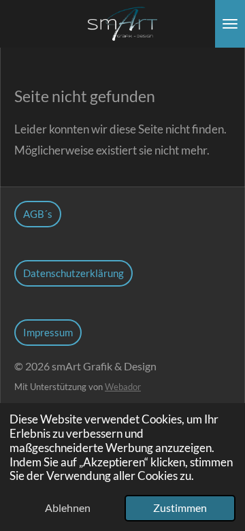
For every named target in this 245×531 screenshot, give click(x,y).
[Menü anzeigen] (230, 24)
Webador (123, 386)
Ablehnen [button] (68, 508)
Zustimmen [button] (180, 508)
